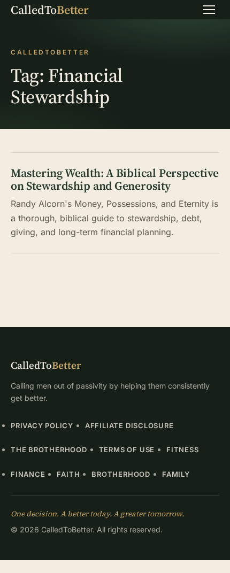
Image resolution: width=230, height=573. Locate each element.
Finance (28, 474)
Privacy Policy (42, 425)
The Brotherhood (49, 449)
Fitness (182, 449)
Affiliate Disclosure (129, 425)
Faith (68, 474)
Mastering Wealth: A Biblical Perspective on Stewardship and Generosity (114, 179)
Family (176, 474)
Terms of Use (127, 449)
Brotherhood (120, 474)
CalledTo (50, 10)
